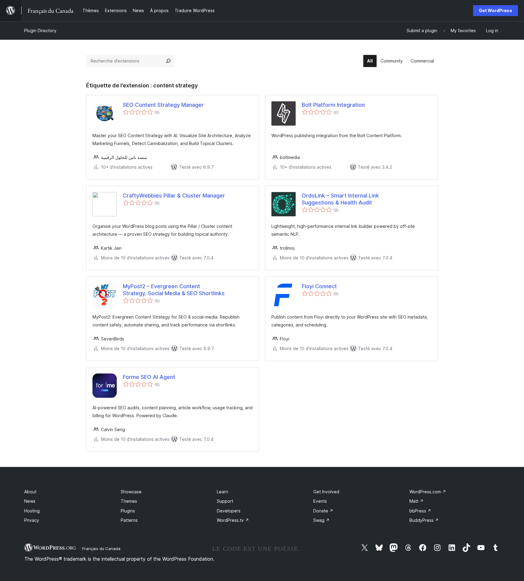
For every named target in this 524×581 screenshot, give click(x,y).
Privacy (31, 520)
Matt (416, 501)
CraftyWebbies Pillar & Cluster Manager (174, 195)
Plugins (128, 510)
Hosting (32, 510)
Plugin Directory (40, 30)
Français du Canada (101, 548)
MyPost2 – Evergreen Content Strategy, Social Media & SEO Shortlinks (174, 289)
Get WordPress (495, 10)
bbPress (420, 510)
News (29, 501)
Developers (228, 510)
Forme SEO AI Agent (149, 377)
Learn (222, 491)
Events (320, 501)
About (30, 491)
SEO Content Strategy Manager (163, 105)
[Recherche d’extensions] (168, 61)
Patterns (129, 520)
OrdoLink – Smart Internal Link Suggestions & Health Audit (340, 199)
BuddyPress (424, 520)
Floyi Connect (319, 286)
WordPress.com (427, 491)
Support (225, 501)
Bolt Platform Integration (333, 105)
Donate (323, 510)
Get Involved (326, 491)
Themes (129, 501)
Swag (321, 520)
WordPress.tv (233, 520)
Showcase (131, 491)
